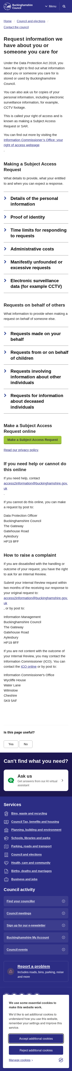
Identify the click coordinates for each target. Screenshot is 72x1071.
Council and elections (31, 21)
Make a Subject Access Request (32, 440)
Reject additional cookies (36, 1050)
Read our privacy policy (21, 450)
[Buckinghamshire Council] (18, 6)
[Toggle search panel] (64, 6)
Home (8, 21)
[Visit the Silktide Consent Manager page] (61, 1060)
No (26, 744)
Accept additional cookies (36, 1038)
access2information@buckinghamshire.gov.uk (36, 486)
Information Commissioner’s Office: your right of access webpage (33, 142)
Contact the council (16, 27)
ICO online (29, 666)
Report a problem (34, 966)
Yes (10, 744)
